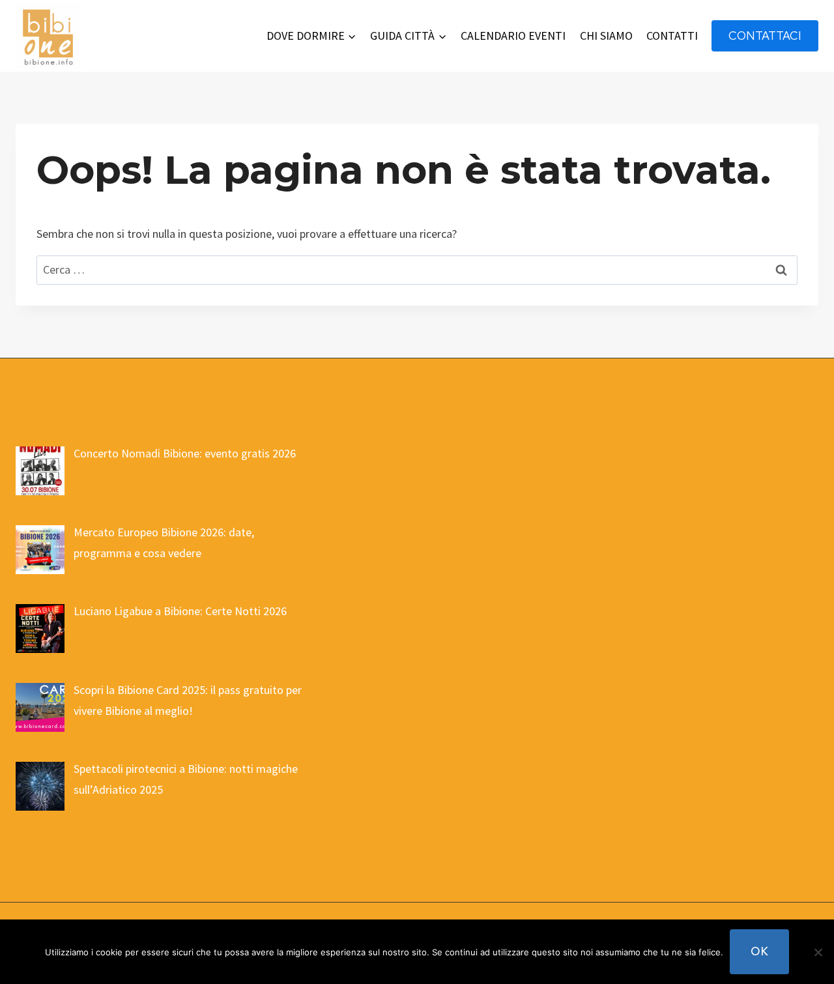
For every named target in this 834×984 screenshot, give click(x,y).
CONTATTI (672, 35)
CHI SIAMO (606, 35)
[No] (817, 952)
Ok (759, 951)
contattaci (764, 35)
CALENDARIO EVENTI (513, 35)
